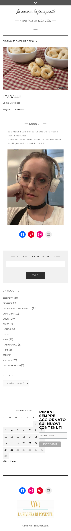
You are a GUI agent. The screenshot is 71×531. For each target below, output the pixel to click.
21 (29, 443)
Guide (6, 324)
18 (11, 443)
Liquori (7, 329)
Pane (5, 339)
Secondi (7, 360)
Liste (5, 334)
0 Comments (19, 109)
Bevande (8, 303)
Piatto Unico (10, 344)
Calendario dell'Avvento (17, 308)
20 (23, 443)
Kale (24, 525)
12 (17, 436)
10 (5, 436)
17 (5, 443)
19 (17, 443)
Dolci (6, 318)
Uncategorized (12, 365)
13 (23, 436)
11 (11, 436)
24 (5, 449)
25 (11, 449)
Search (35, 275)
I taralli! (12, 97)
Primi (5, 349)
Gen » (13, 461)
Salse (6, 355)
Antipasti (7, 109)
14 (29, 436)
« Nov (6, 461)
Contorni (8, 313)
